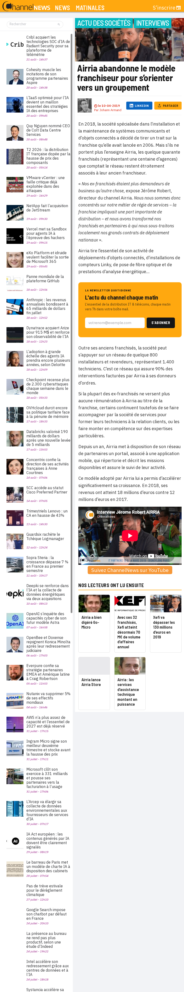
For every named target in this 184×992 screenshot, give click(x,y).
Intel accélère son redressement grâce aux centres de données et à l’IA (47, 968)
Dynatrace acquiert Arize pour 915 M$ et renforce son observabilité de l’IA (47, 332)
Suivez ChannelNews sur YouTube (130, 570)
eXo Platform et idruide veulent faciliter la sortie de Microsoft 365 (47, 257)
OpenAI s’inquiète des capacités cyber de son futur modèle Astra (46, 618)
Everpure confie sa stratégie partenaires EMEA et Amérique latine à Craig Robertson (48, 672)
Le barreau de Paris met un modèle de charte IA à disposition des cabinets (48, 866)
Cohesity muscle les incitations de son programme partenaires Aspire (47, 76)
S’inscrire (164, 7)
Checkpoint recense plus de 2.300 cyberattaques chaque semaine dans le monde (47, 386)
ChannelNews (26, 6)
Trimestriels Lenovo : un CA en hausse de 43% (47, 513)
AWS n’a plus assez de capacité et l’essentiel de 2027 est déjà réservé (48, 721)
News (62, 7)
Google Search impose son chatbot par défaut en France (46, 914)
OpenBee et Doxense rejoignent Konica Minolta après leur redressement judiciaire (48, 644)
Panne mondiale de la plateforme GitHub (45, 278)
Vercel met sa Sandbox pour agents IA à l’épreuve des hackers (46, 233)
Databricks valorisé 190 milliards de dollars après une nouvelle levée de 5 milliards (48, 438)
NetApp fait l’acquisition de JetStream (47, 207)
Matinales (90, 7)
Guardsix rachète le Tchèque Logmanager (45, 536)
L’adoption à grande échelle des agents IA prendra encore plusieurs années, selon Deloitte (48, 358)
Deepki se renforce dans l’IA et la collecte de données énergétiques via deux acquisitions (47, 592)
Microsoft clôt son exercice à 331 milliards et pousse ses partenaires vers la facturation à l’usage (47, 778)
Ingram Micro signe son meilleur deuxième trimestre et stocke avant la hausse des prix (48, 748)
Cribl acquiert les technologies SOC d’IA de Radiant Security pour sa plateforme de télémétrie (48, 46)
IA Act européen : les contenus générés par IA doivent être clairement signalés (47, 840)
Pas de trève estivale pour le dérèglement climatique (44, 890)
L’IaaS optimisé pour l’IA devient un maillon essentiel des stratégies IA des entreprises (47, 104)
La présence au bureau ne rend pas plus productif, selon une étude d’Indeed (46, 940)
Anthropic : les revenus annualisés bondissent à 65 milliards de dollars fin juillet (47, 306)
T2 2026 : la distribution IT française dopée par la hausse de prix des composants (48, 156)
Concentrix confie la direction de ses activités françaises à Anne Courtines (47, 466)
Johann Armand (110, 110)
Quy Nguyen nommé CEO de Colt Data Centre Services (48, 130)
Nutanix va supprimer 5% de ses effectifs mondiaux (48, 698)
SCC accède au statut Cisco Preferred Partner (46, 489)
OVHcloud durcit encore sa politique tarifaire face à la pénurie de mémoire (48, 412)
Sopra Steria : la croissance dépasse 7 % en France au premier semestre (47, 564)
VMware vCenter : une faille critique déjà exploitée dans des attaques (45, 184)
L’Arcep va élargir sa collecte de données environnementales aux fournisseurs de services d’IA (47, 810)
